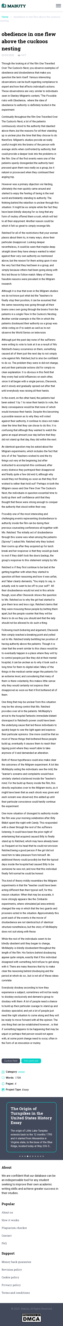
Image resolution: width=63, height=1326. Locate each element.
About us (7, 1212)
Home (5, 16)
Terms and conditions (16, 1292)
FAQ (4, 1243)
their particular (31, 1060)
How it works (10, 1220)
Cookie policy (10, 1277)
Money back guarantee (16, 1262)
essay (21, 1071)
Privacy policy (11, 1285)
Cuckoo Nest (10, 1060)
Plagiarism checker (14, 1228)
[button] (20, 1156)
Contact (7, 1235)
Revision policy (12, 1269)
